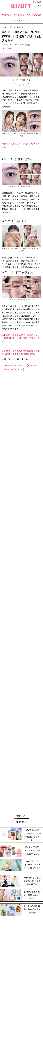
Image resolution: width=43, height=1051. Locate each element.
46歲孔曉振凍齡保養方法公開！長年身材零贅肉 (32, 881)
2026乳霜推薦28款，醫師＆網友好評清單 (32, 895)
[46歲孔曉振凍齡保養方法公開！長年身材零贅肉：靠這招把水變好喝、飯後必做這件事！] (11, 881)
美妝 (11, 27)
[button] (28, 85)
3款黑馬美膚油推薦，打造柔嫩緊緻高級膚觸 (32, 909)
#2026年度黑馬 (21, 20)
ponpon (8, 49)
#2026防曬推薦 (33, 15)
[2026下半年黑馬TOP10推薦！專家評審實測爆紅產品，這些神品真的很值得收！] (11, 835)
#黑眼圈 (31, 365)
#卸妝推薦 (19, 15)
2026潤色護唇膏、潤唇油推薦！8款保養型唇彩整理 (32, 850)
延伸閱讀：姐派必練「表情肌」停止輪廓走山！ (21, 145)
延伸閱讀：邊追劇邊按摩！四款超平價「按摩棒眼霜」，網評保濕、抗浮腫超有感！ (21, 338)
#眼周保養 (9, 369)
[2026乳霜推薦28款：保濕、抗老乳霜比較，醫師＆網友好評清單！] (11, 895)
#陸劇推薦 (6, 15)
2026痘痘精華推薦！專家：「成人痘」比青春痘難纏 (32, 864)
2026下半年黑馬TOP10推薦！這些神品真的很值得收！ (32, 835)
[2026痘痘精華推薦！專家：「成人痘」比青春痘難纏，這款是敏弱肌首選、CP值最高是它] (11, 865)
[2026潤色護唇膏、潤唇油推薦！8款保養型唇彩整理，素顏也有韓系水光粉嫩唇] (11, 851)
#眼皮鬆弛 (20, 365)
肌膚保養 (20, 27)
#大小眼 (19, 369)
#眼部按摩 (9, 365)
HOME (4, 27)
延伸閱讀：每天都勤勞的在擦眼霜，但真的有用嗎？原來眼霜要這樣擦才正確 (21, 352)
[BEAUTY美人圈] (21, 6)
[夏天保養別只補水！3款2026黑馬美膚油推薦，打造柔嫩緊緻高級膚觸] (11, 910)
